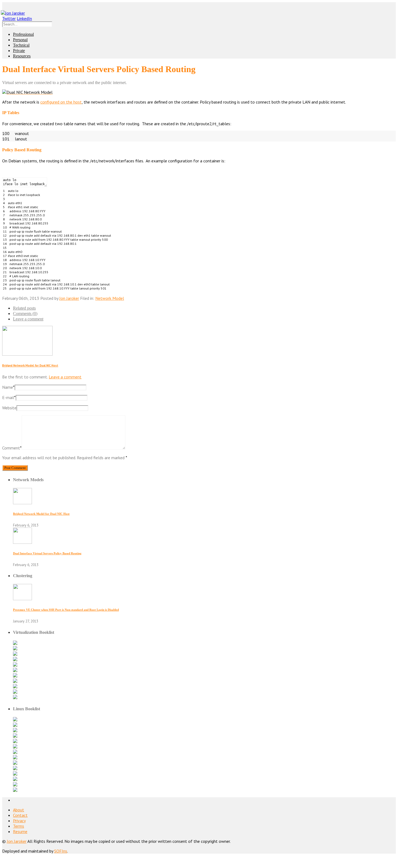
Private (19, 50)
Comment (12, 448)
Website (9, 407)
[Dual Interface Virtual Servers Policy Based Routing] (22, 542)
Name (8, 387)
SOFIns (60, 851)
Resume (20, 831)
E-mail (9, 397)
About (18, 809)
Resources (22, 56)
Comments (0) (25, 313)
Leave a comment (28, 319)
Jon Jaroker (69, 298)
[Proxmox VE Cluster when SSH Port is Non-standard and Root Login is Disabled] (22, 598)
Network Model (109, 298)
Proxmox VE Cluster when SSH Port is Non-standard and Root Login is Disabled (66, 609)
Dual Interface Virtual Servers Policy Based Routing (47, 553)
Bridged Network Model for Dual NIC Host (30, 365)
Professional (23, 34)
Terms (18, 826)
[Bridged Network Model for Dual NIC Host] (22, 502)
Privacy (19, 820)
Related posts (24, 308)
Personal (20, 39)
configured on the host (61, 102)
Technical (21, 45)
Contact (20, 815)
